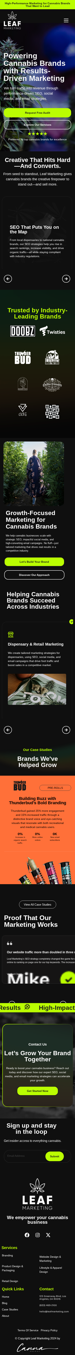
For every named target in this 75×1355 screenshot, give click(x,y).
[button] (8, 279)
